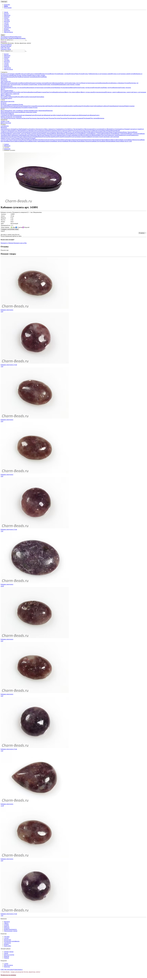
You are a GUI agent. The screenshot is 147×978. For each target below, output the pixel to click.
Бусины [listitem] (18, 83)
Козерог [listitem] (36, 76)
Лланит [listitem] (64, 135)
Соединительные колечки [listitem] (92, 83)
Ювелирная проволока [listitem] (14, 112)
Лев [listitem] (16, 76)
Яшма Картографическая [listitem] (14, 141)
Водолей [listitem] (40, 76)
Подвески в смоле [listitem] (6, 104)
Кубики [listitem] (49, 106)
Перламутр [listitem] (50, 83)
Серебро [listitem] (34, 112)
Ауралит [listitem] (100, 130)
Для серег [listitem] (45, 118)
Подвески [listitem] (72, 73)
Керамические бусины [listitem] (7, 107)
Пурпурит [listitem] (45, 136)
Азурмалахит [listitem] (41, 130)
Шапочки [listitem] (23, 83)
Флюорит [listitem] (30, 139)
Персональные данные (10, 931)
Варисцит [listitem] (6, 132)
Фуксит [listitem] (44, 139)
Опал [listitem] (10, 136)
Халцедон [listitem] (49, 139)
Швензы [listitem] (3, 83)
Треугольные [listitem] (32, 106)
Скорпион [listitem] (26, 76)
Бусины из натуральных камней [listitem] (10, 73)
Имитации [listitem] (4, 78)
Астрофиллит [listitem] (94, 130)
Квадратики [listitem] (39, 106)
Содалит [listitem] (100, 136)
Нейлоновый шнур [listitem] (84, 115)
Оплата (6, 18)
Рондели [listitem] (53, 106)
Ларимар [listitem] (59, 135)
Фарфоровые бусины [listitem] (20, 107)
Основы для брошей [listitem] (51, 84)
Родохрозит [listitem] (66, 136)
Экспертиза (7, 27)
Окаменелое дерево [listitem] (112, 135)
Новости (6, 26)
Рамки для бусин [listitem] (65, 83)
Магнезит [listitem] (78, 135)
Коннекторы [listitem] (56, 83)
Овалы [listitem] (20, 106)
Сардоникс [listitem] (77, 136)
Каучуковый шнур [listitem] (59, 115)
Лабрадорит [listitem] (33, 135)
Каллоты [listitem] (109, 83)
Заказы (6, 12)
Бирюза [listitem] (109, 130)
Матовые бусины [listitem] (45, 73)
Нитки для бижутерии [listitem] (25, 110)
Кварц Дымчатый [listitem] (128, 132)
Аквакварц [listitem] (120, 132)
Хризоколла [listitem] (69, 139)
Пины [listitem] (83, 83)
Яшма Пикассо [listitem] (116, 141)
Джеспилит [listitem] (59, 132)
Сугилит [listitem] (12, 138)
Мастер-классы (8, 32)
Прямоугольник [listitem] (41, 92)
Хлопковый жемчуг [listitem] (6, 98)
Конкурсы (7, 30)
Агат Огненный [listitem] (116, 129)
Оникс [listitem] (7, 136)
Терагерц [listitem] (26, 138)
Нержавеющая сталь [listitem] (63, 84)
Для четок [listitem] (57, 118)
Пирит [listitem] (26, 136)
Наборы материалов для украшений (11, 116)
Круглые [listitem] (73, 106)
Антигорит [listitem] (82, 130)
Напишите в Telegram (7, 243)
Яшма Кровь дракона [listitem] (36, 141)
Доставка (6, 19)
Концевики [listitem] (103, 83)
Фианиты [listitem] (24, 139)
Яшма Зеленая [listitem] (124, 139)
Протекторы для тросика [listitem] (16, 87)
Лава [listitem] (38, 135)
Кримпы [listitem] (6, 87)
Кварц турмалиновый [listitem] (122, 133)
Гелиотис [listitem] (18, 132)
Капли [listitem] (106, 106)
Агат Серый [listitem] (137, 129)
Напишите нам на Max (20, 243)
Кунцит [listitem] (28, 135)
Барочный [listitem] (34, 92)
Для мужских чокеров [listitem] (14, 118)
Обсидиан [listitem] (104, 135)
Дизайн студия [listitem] (5, 121)
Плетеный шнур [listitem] (40, 115)
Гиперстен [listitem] (35, 132)
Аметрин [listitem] (64, 130)
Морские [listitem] (10, 106)
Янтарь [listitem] (118, 139)
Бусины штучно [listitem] (24, 73)
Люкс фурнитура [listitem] (6, 81)
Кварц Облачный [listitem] (67, 133)
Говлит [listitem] (40, 132)
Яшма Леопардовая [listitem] (59, 141)
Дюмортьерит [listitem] (80, 132)
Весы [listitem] (21, 76)
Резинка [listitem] (3, 113)
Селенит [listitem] (83, 136)
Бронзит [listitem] (113, 130)
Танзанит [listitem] (17, 138)
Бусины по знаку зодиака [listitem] (37, 75)
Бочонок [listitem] (68, 106)
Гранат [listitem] (54, 132)
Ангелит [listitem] (76, 130)
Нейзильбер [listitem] (4, 112)
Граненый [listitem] (9, 92)
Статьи (6, 963)
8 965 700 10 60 (5, 47)
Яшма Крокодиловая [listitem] (48, 141)
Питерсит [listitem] (30, 136)
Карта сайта (7, 946)
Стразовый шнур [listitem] (6, 115)
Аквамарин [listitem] (48, 130)
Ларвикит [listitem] (47, 135)
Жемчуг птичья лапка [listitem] (87, 92)
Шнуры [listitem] (12, 113)
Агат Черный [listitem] (29, 130)
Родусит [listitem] (71, 136)
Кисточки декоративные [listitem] (39, 110)
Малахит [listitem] (83, 135)
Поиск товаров (5, 51)
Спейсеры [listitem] (96, 106)
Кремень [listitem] (23, 135)
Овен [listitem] (2, 76)
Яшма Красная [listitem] (25, 141)
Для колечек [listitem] (63, 118)
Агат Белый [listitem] (29, 129)
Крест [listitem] (79, 92)
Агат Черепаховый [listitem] (19, 130)
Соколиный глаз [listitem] (107, 136)
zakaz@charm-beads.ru (16, 969)
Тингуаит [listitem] (6, 139)
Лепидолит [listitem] (53, 135)
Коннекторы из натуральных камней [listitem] (101, 73)
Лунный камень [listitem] (70, 135)
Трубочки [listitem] (84, 106)
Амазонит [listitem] (54, 130)
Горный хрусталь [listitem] (47, 132)
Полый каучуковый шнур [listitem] (71, 115)
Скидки (6, 23)
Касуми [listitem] (21, 92)
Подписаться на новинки (8, 975)
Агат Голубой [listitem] (66, 129)
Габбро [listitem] (11, 132)
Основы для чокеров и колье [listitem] (24, 84)
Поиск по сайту (5, 40)
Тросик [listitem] (7, 113)
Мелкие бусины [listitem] (54, 73)
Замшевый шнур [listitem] (30, 115)
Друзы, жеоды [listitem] (72, 132)
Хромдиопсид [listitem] (89, 139)
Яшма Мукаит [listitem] (69, 141)
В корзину (141, 233)
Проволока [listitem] (49, 110)
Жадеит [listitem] (86, 132)
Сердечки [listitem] (63, 106)
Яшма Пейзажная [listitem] (107, 141)
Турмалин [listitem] (15, 139)
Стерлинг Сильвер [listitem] (74, 84)
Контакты (7, 21)
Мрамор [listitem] (94, 135)
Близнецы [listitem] (10, 76)
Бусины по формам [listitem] (34, 73)
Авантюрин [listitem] (4, 129)
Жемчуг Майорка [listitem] (6, 95)
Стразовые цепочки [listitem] (41, 83)
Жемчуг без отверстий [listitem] (70, 92)
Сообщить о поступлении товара (9, 229)
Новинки (6, 16)
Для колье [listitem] (51, 118)
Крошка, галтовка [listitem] (64, 73)
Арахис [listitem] (62, 92)
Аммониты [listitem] (70, 130)
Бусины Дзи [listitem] (86, 73)
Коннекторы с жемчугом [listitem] (125, 92)
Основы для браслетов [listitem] (39, 84)
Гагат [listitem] (14, 132)
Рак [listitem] (14, 76)
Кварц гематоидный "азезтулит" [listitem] (17, 133)
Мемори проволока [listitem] (26, 112)
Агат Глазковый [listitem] (57, 129)
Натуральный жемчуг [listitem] (7, 90)
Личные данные (8, 951)
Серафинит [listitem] (88, 136)
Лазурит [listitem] (42, 135)
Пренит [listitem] (40, 136)
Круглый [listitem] (3, 92)
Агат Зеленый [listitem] (12, 129)
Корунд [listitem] (10, 135)
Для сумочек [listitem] (94, 118)
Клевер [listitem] (58, 106)
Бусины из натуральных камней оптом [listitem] (123, 73)
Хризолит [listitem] (75, 139)
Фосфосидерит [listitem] (37, 139)
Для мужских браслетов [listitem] (36, 118)
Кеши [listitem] (55, 92)
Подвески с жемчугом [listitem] (112, 92)
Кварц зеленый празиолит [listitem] (34, 133)
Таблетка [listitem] (25, 92)
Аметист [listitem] (59, 130)
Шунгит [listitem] (113, 139)
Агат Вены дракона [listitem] (47, 129)
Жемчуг (3, 89)
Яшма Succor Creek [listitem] (126, 141)
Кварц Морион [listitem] (57, 133)
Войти (6, 6)
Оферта (6, 923)
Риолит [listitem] (56, 136)
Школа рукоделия (6, 123)
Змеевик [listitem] (98, 132)
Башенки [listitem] (115, 106)
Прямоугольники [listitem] (129, 106)
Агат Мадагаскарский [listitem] (87, 129)
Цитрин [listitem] (95, 139)
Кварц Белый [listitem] (113, 132)
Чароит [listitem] (104, 139)
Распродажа (7, 939)
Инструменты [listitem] (5, 110)
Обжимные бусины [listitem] (59, 87)
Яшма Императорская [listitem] (135, 139)
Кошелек (6, 956)
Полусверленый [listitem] (31, 96)
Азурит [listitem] (35, 130)
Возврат (6, 29)
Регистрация (7, 7)
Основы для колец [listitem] (10, 84)
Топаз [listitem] (10, 139)
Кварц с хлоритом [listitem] (97, 133)
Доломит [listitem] (65, 132)
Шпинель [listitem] (108, 139)
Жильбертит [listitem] (92, 132)
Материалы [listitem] (101, 118)
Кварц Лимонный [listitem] (47, 133)
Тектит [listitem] (22, 138)
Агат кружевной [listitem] (99, 129)
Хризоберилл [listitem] (62, 139)
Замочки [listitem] (13, 83)
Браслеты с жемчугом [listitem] (13, 93)
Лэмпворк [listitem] (25, 106)
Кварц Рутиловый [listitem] (77, 133)
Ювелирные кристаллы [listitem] (7, 101)
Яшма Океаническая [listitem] (87, 141)
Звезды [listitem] (45, 106)
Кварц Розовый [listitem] (111, 133)
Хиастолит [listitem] (55, 139)
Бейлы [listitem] (28, 83)
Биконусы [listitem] (102, 106)
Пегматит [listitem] (15, 136)
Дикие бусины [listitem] (79, 73)
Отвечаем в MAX (6, 49)
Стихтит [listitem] (7, 138)
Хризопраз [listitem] (81, 139)
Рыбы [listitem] (45, 76)
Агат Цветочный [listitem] (9, 130)
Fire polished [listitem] (4, 106)
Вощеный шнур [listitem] (49, 115)
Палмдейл (7, 4)
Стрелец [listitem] (31, 76)
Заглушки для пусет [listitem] (75, 83)
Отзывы (6, 24)
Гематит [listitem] (29, 132)
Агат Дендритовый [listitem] (75, 129)
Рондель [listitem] (16, 92)
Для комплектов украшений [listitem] (75, 118)
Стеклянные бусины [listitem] (17, 104)
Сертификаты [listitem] (5, 126)
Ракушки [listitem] (51, 136)
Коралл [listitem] (6, 135)
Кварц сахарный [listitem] (87, 133)
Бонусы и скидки (9, 954)
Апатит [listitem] (87, 130)
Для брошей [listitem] (86, 118)
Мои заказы (8, 38)
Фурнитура (4, 80)
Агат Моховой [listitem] (108, 129)
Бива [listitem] (29, 92)
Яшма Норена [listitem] (77, 141)
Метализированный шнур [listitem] (18, 115)
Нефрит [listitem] (99, 135)
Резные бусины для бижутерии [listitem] (21, 75)
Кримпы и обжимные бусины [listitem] (120, 83)
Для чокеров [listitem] (4, 118)
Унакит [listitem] (20, 139)
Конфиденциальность (10, 929)
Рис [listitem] (13, 92)
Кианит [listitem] (104, 133)
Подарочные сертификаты (11, 941)
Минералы (7, 15)
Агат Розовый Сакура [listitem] (127, 129)
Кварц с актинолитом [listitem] (134, 133)
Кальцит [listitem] (106, 132)
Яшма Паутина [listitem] (97, 141)
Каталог (6, 13)
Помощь (6, 957)
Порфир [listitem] (35, 136)
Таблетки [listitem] (15, 106)
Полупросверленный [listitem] (99, 92)
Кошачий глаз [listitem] (17, 135)
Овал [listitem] (47, 92)
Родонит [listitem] (60, 136)
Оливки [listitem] (110, 106)
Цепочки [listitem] (32, 83)
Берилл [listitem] (105, 130)
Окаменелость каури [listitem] (124, 135)
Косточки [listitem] (90, 106)
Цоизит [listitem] (99, 139)
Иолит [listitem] (102, 132)
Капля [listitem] (58, 92)
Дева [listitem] (18, 76)
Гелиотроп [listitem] (24, 132)
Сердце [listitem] (51, 92)
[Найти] (26, 40)
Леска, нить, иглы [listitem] (14, 110)
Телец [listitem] (5, 76)
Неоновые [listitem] (79, 106)
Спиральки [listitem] (121, 106)
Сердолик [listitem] (95, 136)
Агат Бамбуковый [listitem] (21, 129)
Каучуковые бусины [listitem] (31, 107)
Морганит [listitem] (89, 135)
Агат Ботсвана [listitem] (37, 129)
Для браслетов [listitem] (25, 118)
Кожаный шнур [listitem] (94, 115)
